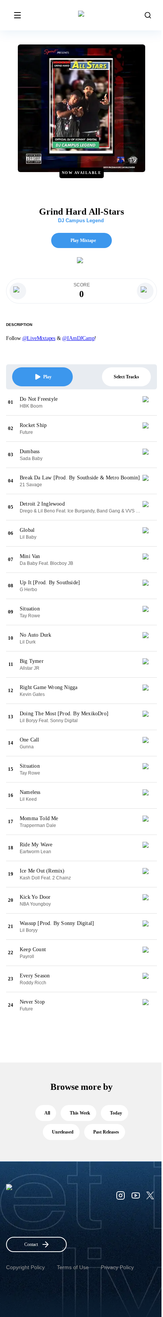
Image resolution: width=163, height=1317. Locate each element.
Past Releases (106, 1132)
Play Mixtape (83, 240)
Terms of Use (73, 1267)
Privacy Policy (117, 1267)
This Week (80, 1113)
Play (47, 376)
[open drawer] (17, 15)
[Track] (148, 402)
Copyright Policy (25, 1267)
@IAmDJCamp (78, 338)
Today (116, 1113)
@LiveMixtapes (38, 338)
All (47, 1113)
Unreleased (63, 1132)
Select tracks (126, 376)
